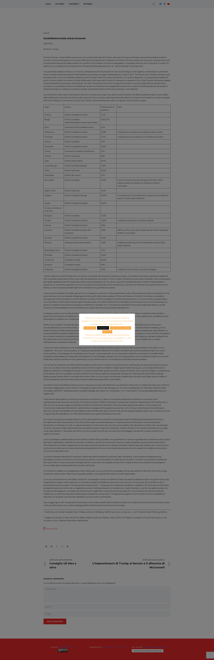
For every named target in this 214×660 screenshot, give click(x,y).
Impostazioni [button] (103, 328)
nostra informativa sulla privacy (120, 328)
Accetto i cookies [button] (90, 328)
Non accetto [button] (107, 332)
